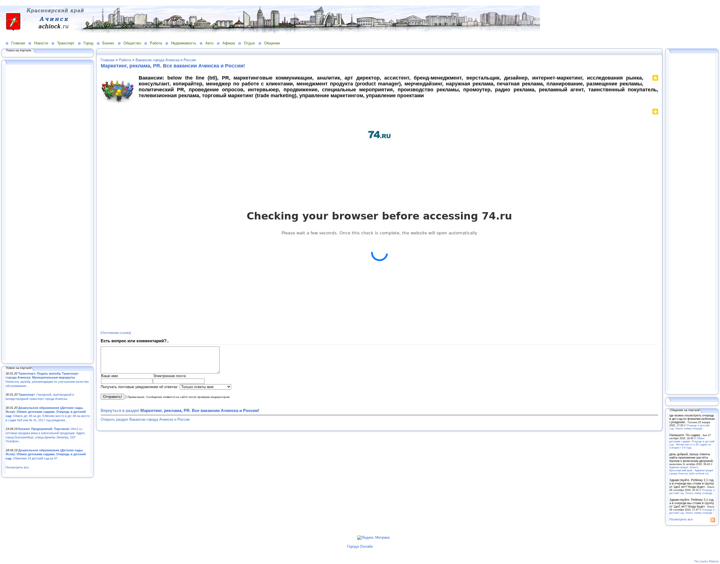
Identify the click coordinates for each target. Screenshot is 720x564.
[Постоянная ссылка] (116, 332)
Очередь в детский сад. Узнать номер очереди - (689, 427)
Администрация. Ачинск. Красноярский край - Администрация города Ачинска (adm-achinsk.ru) (691, 470)
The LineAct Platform (706, 561)
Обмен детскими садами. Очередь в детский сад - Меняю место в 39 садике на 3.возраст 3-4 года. (691, 443)
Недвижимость (183, 43)
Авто (209, 43)
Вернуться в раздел (180, 410)
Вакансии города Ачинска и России (166, 60)
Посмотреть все (17, 467)
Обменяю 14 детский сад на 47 (46, 454)
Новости (41, 43)
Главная (18, 43)
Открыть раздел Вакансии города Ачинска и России (145, 419)
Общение (272, 43)
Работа (156, 43)
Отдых (249, 43)
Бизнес (108, 43)
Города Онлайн (360, 546)
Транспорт (66, 43)
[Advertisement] (48, 212)
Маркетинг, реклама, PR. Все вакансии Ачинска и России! (173, 66)
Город (88, 43)
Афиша (228, 43)
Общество (132, 43)
